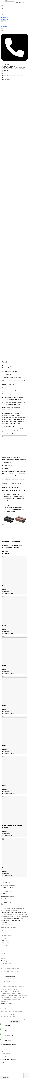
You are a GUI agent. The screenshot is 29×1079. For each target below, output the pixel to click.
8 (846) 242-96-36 (19, 2)
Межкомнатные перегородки (8, 927)
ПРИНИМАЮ (5, 1021)
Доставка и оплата (6, 948)
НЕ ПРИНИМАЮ (15, 1021)
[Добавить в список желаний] (13, 865)
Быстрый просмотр (8, 865)
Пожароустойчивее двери (7, 932)
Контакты (3, 958)
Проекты (3, 956)
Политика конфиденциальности (9, 978)
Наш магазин (4, 945)
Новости (3, 953)
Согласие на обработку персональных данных (13, 986)
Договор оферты (5, 981)
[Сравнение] (4, 865)
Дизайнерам (4, 950)
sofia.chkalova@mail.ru (7, 896)
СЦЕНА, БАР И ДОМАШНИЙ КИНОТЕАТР (11, 974)
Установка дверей (5, 942)
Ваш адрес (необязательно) (8, 1059)
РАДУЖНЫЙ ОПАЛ (6, 963)
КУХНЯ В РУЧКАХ (5, 966)
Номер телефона (5, 1053)
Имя (1, 1048)
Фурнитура (4, 938)
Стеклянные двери (6, 935)
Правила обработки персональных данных (12, 984)
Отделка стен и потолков (7, 930)
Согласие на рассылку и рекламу (9, 989)
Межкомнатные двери (6, 924)
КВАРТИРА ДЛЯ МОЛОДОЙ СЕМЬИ (10, 968)
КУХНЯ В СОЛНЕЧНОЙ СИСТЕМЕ (10, 971)
